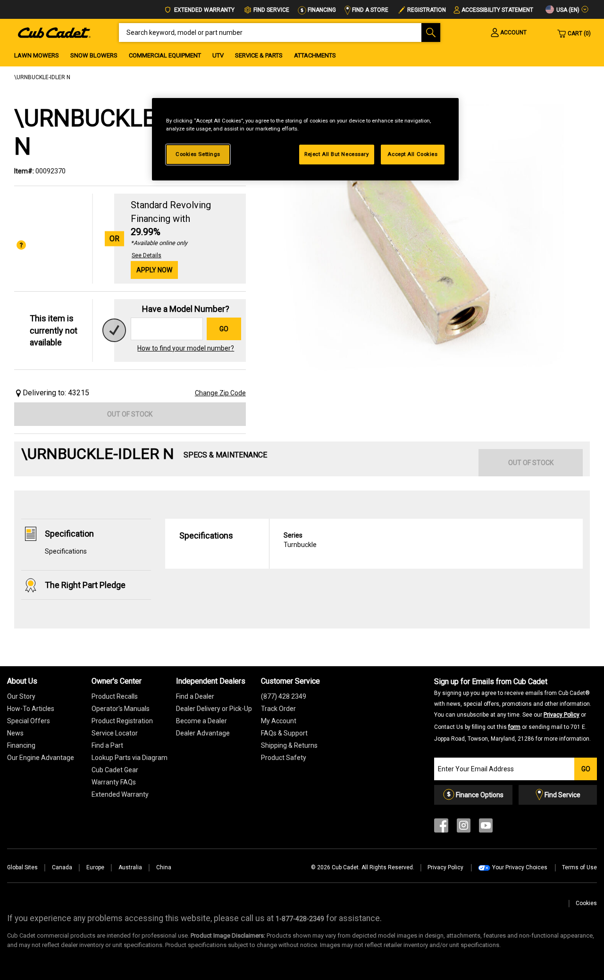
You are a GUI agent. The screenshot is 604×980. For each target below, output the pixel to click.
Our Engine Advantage (40, 757)
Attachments (315, 55)
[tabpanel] (422, 245)
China (163, 867)
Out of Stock (129, 414)
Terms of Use (579, 867)
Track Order (278, 708)
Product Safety (283, 757)
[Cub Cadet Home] (54, 32)
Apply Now (154, 270)
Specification (69, 534)
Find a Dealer (195, 696)
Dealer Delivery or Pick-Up (214, 708)
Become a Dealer (201, 721)
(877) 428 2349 (283, 696)
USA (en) (567, 10)
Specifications (66, 551)
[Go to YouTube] (486, 827)
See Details (146, 255)
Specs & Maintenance (225, 454)
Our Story (21, 696)
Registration (426, 10)
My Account (278, 721)
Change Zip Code (220, 393)
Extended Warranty (204, 10)
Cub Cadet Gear (115, 770)
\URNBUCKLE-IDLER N (42, 77)
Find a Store (369, 10)
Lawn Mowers (36, 55)
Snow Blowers (93, 55)
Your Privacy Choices (519, 867)
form (514, 727)
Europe (95, 867)
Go (223, 329)
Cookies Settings (198, 154)
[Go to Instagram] (463, 827)
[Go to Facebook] (441, 827)
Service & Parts (259, 55)
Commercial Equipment (165, 55)
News (15, 733)
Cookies (586, 903)
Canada (62, 867)
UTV (218, 55)
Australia (130, 867)
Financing (321, 10)
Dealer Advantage (203, 733)
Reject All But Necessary (336, 154)
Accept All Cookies (412, 154)
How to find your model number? (185, 348)
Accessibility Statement (497, 10)
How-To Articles (30, 708)
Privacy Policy (561, 714)
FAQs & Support (284, 733)
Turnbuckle (300, 539)
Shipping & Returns (289, 745)
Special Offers (28, 721)
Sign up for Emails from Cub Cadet (512, 709)
